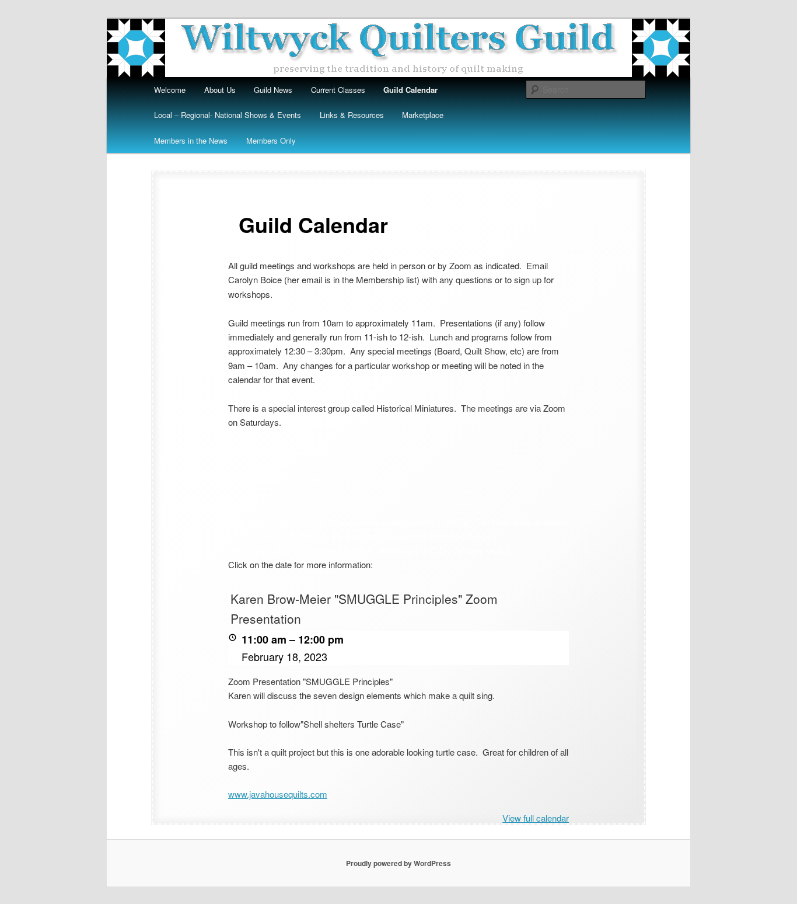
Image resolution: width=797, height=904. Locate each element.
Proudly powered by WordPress (398, 863)
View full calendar (535, 818)
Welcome (170, 89)
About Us (220, 89)
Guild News (273, 89)
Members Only (271, 140)
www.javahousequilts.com (277, 794)
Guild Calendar (410, 89)
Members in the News (191, 140)
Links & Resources (352, 114)
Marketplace (422, 114)
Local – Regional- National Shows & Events (227, 114)
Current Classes (338, 89)
